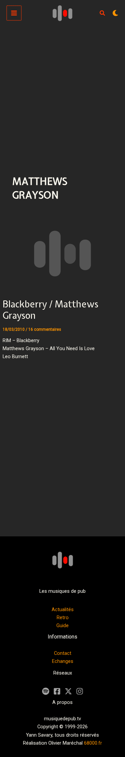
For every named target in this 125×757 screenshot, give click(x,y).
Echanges (62, 661)
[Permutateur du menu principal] (14, 13)
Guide (62, 625)
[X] (68, 691)
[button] (103, 13)
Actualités (63, 609)
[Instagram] (79, 691)
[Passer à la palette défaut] (115, 13)
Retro (63, 617)
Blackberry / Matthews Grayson (50, 309)
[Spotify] (45, 691)
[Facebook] (57, 691)
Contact (62, 653)
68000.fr (93, 743)
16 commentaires (44, 329)
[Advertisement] (62, 92)
